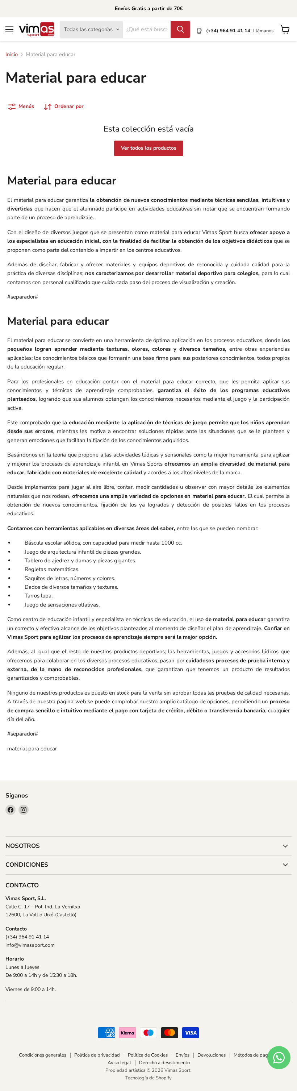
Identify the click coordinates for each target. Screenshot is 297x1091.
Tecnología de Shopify (148, 1078)
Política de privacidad (97, 1055)
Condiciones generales (42, 1055)
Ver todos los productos (148, 148)
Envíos (182, 1055)
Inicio (11, 54)
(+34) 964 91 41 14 (27, 936)
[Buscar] (180, 29)
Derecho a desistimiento (164, 1062)
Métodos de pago (252, 1055)
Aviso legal (119, 1062)
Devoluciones (211, 1055)
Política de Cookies (148, 1055)
